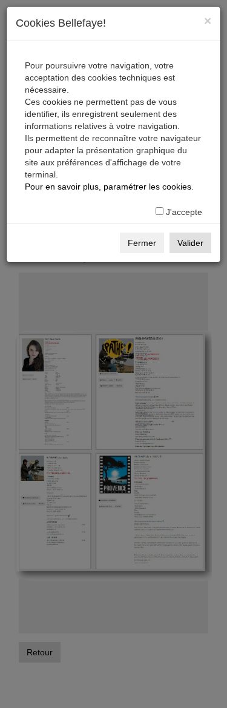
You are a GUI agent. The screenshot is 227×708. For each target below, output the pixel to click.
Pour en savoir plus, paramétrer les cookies (108, 186)
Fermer (142, 243)
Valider (190, 243)
